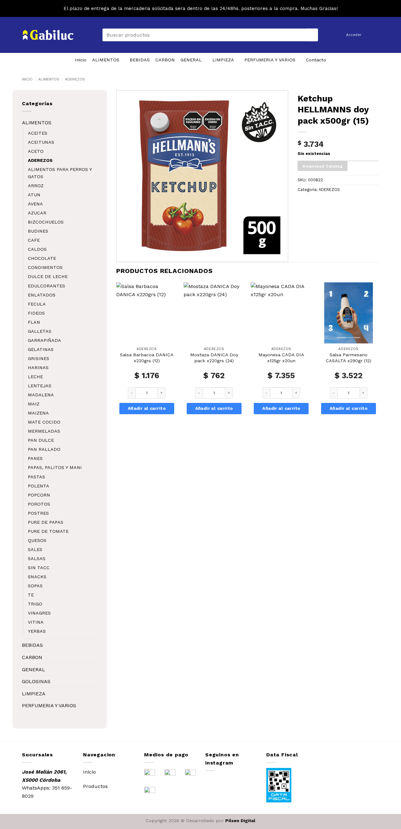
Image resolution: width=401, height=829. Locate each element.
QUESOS (37, 540)
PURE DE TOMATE (48, 531)
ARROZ (36, 185)
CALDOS (37, 249)
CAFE (34, 240)
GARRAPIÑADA (44, 340)
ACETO (36, 151)
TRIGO (35, 603)
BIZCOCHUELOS (46, 221)
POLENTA (38, 485)
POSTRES (38, 513)
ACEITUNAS (41, 142)
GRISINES (38, 358)
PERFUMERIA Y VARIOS (269, 59)
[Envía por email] (315, 203)
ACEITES (37, 133)
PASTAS (36, 476)
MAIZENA (38, 412)
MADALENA (41, 394)
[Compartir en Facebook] (303, 203)
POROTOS (39, 504)
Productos (95, 786)
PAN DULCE (41, 440)
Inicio (80, 59)
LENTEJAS (39, 385)
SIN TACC (38, 567)
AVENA (35, 203)
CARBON (165, 59)
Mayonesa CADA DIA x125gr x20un (281, 357)
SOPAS (35, 585)
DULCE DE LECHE (48, 276)
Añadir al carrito (147, 408)
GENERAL (191, 59)
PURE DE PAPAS (45, 522)
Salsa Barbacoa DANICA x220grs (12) (147, 357)
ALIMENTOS (105, 59)
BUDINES (38, 231)
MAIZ (33, 403)
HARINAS (38, 367)
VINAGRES (39, 612)
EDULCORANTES (46, 285)
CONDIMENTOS (45, 267)
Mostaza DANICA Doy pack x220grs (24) (214, 357)
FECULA (37, 303)
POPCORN (39, 494)
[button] (375, 35)
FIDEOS (36, 313)
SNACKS (37, 576)
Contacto (316, 59)
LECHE (35, 376)
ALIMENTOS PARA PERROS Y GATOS (60, 173)
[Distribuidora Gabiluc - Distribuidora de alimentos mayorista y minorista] (48, 35)
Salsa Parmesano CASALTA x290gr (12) (348, 357)
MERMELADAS (44, 431)
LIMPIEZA (223, 59)
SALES (35, 549)
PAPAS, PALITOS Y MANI (55, 467)
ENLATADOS (41, 294)
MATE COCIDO (44, 422)
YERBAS (37, 631)
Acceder (354, 35)
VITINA (36, 622)
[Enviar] (312, 34)
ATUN (34, 194)
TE (31, 594)
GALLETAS (39, 331)
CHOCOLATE (42, 258)
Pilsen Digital (240, 820)
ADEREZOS (75, 79)
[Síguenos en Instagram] (212, 782)
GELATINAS (41, 349)
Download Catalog (322, 166)
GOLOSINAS (36, 681)
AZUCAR (37, 212)
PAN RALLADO (44, 449)
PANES (35, 458)
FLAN (34, 322)
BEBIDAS (140, 59)
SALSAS (36, 558)
